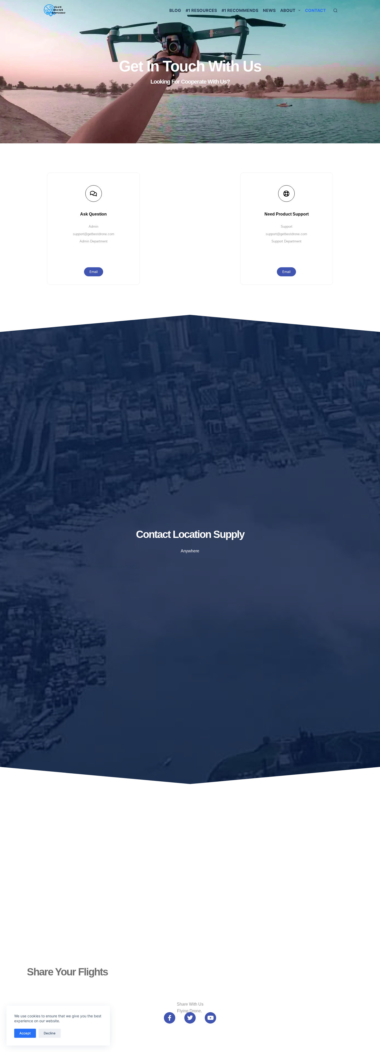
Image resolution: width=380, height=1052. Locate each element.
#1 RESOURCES (201, 10)
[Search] (335, 10)
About (287, 10)
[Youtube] (210, 1018)
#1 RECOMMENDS (240, 10)
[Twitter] (190, 1018)
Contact (315, 10)
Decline (50, 1033)
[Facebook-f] (169, 1018)
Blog (175, 10)
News (269, 10)
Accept (25, 1033)
